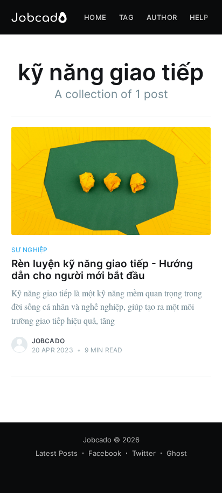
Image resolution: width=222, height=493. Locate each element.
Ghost (176, 453)
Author (162, 17)
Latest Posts (57, 453)
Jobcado (48, 341)
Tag (126, 17)
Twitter (144, 453)
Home (95, 17)
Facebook (104, 453)
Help (199, 17)
